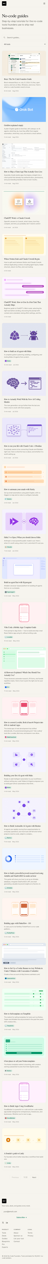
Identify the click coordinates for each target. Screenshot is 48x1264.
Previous (15, 1177)
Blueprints (6, 1241)
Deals (4, 1236)
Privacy (30, 1236)
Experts (5, 1247)
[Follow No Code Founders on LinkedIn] (7, 1223)
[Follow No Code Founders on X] (3, 1223)
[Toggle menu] (44, 3)
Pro (3, 1244)
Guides (4, 1238)
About (16, 1233)
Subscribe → (21, 1217)
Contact (17, 1241)
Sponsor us (18, 1236)
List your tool (19, 1238)
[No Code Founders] (4, 3)
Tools (4, 1233)
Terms (30, 1233)
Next (34, 1177)
